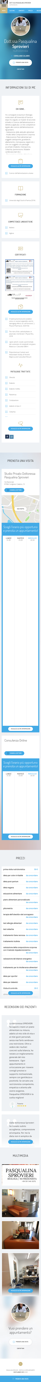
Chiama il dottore (16, 490)
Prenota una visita (21, 1379)
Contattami (20, 69)
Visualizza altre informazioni (20, 166)
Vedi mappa (20, 509)
